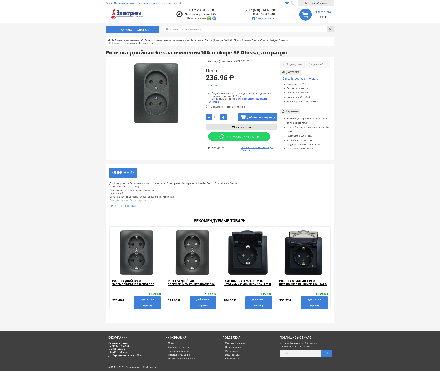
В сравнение (238, 107)
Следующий (316, 64)
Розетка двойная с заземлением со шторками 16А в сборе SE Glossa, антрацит (191, 284)
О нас (109, 3)
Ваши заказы (232, 354)
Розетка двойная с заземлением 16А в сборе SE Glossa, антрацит (133, 284)
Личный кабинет (234, 347)
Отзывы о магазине (125, 3)
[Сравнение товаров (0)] (292, 3)
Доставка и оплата (148, 3)
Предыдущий (294, 64)
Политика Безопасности (181, 358)
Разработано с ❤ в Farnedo (141, 367)
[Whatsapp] (239, 136)
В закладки (217, 107)
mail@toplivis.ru (264, 13)
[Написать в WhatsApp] (209, 18)
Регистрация (232, 351)
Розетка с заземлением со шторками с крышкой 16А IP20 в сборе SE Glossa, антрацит (247, 284)
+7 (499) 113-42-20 (261, 10)
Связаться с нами (235, 343)
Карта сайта (232, 358)
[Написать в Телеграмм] (214, 18)
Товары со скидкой (170, 3)
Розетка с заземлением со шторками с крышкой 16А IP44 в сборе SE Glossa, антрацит (303, 284)
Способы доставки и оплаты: (300, 78)
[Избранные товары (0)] (287, 3)
